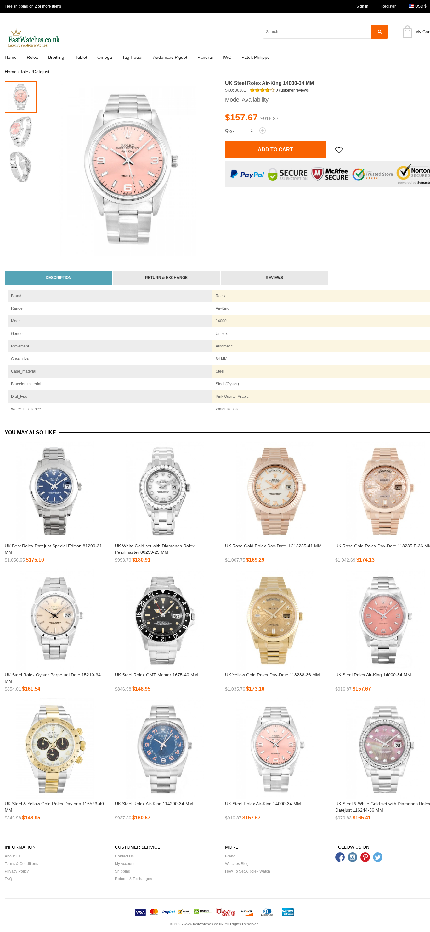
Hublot (80, 57)
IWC (227, 57)
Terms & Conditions (21, 864)
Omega (104, 57)
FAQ (8, 879)
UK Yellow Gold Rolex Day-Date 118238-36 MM (272, 674)
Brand (230, 856)
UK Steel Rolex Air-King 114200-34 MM (154, 803)
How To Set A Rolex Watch (247, 871)
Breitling (56, 57)
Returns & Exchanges (133, 879)
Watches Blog (237, 864)
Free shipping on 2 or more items (33, 6)
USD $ (421, 6)
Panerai (205, 57)
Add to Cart (275, 149)
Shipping (122, 871)
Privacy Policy (17, 871)
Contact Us (124, 856)
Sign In (362, 6)
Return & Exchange (166, 277)
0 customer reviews (292, 90)
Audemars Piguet (170, 57)
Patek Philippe (255, 57)
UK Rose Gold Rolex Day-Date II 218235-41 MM (273, 545)
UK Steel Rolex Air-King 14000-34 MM (373, 674)
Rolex (32, 57)
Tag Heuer (132, 57)
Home (11, 57)
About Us (12, 856)
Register (388, 6)
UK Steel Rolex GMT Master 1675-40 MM (156, 674)
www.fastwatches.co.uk (203, 924)
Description (58, 277)
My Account (124, 864)
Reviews (274, 277)
